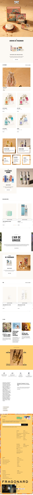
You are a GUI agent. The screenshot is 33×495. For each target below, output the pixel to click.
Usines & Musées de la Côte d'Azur (6, 474)
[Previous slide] (28, 228)
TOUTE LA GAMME (27, 282)
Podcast (24, 437)
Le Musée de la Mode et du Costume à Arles (7, 478)
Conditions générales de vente (19, 433)
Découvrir (16, 59)
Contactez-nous (25, 439)
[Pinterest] (4, 416)
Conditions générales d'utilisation (6, 461)
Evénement (24, 434)
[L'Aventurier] (21, 177)
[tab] (8, 352)
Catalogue (24, 438)
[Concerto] (28, 177)
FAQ (2, 458)
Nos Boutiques (5, 408)
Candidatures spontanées (26, 445)
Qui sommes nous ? (19, 458)
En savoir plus (16, 248)
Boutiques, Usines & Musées (26, 433)
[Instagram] (2, 416)
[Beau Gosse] (25, 182)
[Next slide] (29, 228)
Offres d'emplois (25, 446)
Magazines (18, 462)
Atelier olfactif (18, 446)
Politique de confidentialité (19, 436)
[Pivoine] (20, 264)
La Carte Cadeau (5, 410)
